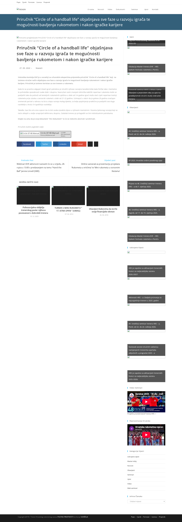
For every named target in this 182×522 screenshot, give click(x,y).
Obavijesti (131, 470)
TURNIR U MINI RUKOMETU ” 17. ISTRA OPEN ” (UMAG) (68, 209)
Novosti (39, 68)
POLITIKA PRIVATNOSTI (65, 517)
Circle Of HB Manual (49, 133)
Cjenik (24, 2)
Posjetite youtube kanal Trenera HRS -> (141, 414)
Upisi (129, 479)
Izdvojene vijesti (133, 457)
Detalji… (63, 136)
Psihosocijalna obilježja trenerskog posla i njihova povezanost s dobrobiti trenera (33, 210)
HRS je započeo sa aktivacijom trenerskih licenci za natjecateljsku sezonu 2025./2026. (145, 376)
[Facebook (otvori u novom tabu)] (158, 2)
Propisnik (47, 2)
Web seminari (132, 488)
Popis (18, 2)
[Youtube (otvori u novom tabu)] (164, 2)
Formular (31, 2)
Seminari (130, 475)
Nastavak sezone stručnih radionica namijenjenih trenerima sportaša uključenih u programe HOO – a (143, 350)
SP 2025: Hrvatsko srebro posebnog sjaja (145, 160)
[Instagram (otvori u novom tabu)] (161, 2)
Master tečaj (131, 461)
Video (129, 484)
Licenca (39, 2)
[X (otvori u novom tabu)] (155, 2)
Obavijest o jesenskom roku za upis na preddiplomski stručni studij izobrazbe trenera (145, 95)
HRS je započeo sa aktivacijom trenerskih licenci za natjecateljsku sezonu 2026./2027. (145, 271)
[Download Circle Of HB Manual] (29, 133)
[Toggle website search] (162, 9)
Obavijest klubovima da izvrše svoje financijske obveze (103, 210)
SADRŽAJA (84, 517)
